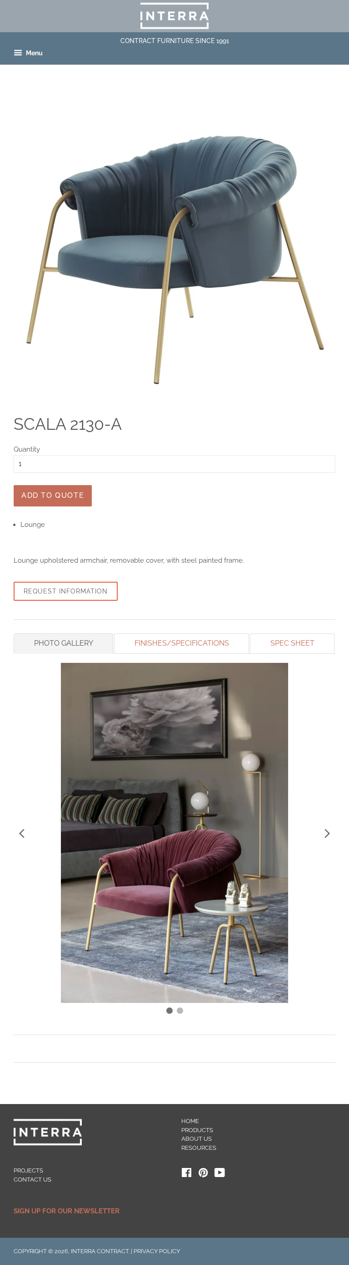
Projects (28, 1170)
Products (197, 1130)
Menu (34, 53)
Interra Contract (100, 1251)
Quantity (27, 449)
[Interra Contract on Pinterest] (203, 1174)
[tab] (63, 643)
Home (190, 1121)
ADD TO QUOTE (52, 495)
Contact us (32, 1179)
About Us (196, 1138)
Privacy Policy (157, 1251)
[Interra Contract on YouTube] (219, 1174)
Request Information (66, 591)
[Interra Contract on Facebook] (186, 1174)
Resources (198, 1147)
